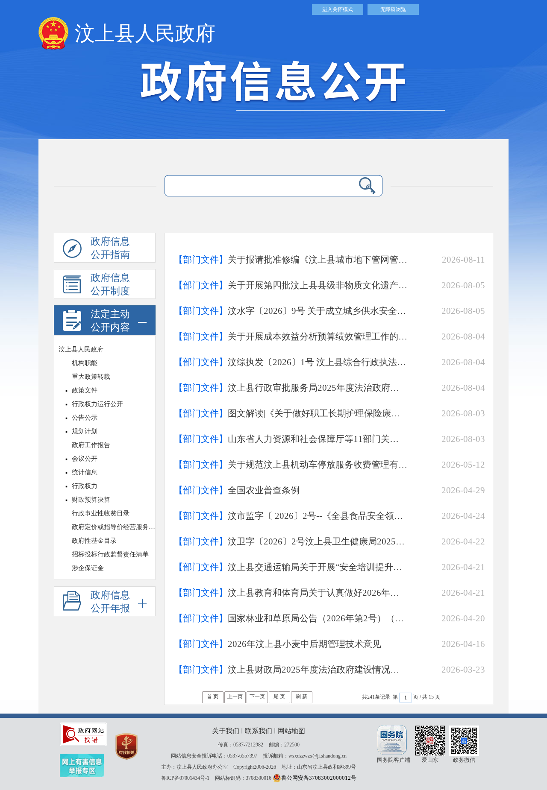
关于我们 (225, 730)
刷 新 (301, 696)
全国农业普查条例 (237, 490)
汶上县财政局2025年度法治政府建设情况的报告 (290, 669)
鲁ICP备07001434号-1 (185, 778)
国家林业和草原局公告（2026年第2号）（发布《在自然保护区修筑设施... (290, 618)
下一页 (257, 696)
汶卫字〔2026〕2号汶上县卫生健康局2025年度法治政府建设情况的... (290, 541)
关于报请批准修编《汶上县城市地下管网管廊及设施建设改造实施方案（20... (290, 260)
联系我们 (258, 730)
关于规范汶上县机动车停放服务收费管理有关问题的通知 (290, 464)
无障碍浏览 (393, 9)
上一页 (235, 696)
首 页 (212, 696)
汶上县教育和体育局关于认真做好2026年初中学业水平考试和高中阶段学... (290, 593)
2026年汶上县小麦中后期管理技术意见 (277, 644)
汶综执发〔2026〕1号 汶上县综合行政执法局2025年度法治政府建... (290, 362)
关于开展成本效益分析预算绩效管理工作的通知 (290, 336)
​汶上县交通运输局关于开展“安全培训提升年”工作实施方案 (290, 567)
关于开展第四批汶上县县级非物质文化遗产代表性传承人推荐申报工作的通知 (290, 285)
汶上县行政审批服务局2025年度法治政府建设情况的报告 (290, 388)
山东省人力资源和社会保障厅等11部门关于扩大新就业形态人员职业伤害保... (290, 439)
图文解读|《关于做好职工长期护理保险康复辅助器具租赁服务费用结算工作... (290, 413)
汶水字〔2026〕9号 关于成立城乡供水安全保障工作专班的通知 (290, 311)
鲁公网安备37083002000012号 (318, 778)
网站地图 (291, 730)
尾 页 (279, 696)
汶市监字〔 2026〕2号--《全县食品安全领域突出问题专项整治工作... (290, 516)
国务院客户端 (393, 740)
